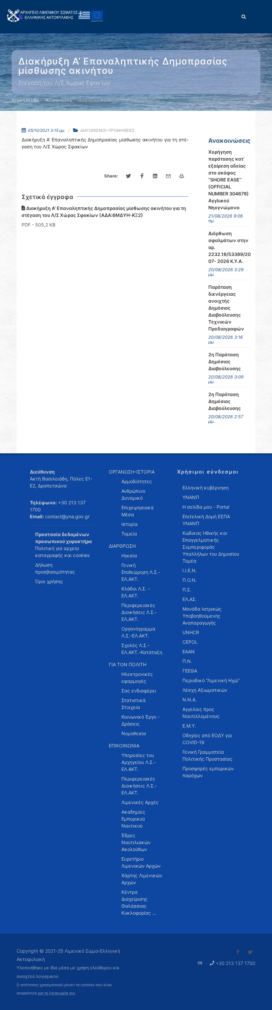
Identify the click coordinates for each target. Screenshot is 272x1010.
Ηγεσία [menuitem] (129, 555)
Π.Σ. (186, 589)
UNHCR (190, 632)
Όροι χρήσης (49, 581)
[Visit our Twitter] (250, 952)
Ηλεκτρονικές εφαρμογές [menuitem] (137, 677)
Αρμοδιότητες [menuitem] (136, 481)
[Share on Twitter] (128, 176)
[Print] (181, 176)
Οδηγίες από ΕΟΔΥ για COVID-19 (207, 738)
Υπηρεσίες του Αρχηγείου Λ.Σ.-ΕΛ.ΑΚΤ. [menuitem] (138, 762)
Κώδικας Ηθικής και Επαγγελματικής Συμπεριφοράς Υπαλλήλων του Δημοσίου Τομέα (210, 547)
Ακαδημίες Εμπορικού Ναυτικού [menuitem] (133, 819)
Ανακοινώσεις (58, 100)
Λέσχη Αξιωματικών (204, 690)
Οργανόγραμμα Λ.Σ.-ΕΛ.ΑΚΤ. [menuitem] (138, 632)
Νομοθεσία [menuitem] (133, 733)
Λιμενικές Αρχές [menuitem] (140, 802)
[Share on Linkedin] (155, 176)
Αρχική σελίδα (25, 100)
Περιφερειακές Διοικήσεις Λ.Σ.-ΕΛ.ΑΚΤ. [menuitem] (139, 612)
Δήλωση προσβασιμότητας (55, 568)
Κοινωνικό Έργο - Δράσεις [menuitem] (140, 720)
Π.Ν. (187, 661)
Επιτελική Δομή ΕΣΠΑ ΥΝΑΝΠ (206, 520)
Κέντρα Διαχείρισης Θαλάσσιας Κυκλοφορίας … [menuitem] (138, 902)
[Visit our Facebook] (238, 952)
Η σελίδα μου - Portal (205, 507)
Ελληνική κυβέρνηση (205, 487)
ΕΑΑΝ (188, 651)
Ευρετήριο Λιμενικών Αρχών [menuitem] (141, 862)
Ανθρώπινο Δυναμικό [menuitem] (133, 494)
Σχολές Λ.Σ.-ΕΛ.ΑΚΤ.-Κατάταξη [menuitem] (141, 648)
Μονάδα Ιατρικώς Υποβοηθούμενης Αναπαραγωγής (202, 616)
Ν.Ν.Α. (189, 699)
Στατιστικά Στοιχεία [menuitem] (133, 703)
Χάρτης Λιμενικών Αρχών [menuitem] (141, 879)
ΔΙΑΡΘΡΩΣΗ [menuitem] (122, 546)
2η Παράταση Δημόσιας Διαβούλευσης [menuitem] (224, 361)
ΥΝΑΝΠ (190, 497)
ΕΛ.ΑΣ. (189, 599)
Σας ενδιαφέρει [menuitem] (138, 690)
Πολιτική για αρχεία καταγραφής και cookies (62, 551)
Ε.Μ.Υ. (189, 726)
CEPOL (190, 642)
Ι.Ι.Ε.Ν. (189, 570)
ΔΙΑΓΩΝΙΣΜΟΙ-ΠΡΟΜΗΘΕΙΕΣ (107, 130)
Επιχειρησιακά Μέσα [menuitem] (137, 511)
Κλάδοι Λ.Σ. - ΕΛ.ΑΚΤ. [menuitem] (135, 592)
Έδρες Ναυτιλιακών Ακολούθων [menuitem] (136, 842)
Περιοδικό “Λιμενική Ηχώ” (210, 680)
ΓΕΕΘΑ (189, 671)
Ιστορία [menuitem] (129, 524)
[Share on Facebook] (142, 176)
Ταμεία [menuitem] (129, 533)
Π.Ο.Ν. (189, 580)
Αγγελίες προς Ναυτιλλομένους (201, 712)
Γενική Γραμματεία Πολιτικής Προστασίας (207, 755)
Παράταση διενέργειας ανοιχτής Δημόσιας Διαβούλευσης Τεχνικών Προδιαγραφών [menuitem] (226, 307)
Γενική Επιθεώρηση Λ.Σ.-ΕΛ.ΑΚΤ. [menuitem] (140, 572)
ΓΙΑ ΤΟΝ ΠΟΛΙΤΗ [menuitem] (127, 664)
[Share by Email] (168, 176)
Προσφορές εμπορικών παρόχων (208, 772)
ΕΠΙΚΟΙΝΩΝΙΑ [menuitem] (124, 745)
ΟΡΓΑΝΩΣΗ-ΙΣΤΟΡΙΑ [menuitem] (132, 472)
